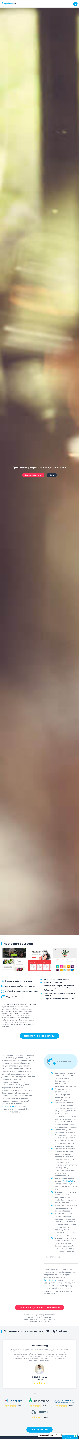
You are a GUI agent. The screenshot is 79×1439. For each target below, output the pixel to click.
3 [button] (40, 1393)
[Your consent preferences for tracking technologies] (75, 1435)
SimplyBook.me (7, 1106)
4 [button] (43, 1393)
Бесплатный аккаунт (33, 475)
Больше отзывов (39, 1429)
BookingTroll (68, 1181)
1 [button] (35, 1393)
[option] (39, 1364)
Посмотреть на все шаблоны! (39, 1035)
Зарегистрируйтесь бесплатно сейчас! (39, 1307)
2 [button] (37, 1393)
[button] (75, 4)
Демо (52, 475)
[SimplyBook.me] (8, 4)
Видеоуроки (11, 997)
